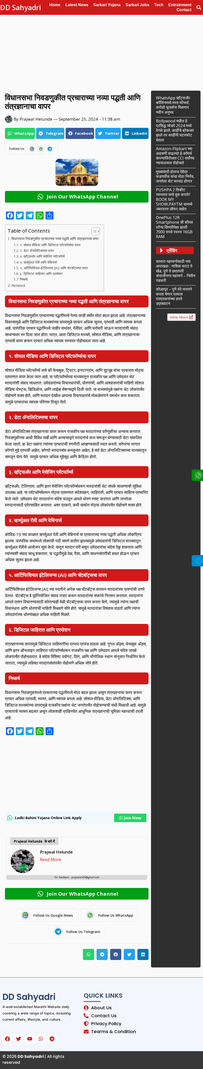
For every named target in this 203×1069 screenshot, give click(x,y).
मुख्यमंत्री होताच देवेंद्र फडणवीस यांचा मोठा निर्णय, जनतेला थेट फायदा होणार (175, 176)
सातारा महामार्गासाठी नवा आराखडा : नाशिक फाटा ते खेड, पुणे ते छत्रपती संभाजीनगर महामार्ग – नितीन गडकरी (175, 271)
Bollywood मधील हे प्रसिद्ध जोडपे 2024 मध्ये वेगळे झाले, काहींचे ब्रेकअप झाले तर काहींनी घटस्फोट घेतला (175, 130)
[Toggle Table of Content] (93, 231)
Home (54, 5)
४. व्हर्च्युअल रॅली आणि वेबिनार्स (38, 262)
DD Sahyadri (20, 7)
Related (18, 285)
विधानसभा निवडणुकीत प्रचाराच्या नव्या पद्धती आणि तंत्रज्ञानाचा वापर (55, 238)
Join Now (132, 818)
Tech (158, 5)
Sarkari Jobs (137, 5)
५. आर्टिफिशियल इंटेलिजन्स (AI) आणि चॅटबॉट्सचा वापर (54, 268)
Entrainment (179, 5)
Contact (184, 10)
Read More (50, 859)
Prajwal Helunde (56, 852)
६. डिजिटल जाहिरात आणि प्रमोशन (41, 273)
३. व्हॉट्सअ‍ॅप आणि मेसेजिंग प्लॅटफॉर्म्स (42, 256)
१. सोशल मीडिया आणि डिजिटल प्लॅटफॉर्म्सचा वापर (50, 244)
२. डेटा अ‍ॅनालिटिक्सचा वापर (37, 250)
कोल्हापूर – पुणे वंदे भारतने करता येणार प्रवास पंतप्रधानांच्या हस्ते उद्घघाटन (174, 296)
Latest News (76, 5)
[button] (198, 7)
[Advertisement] (101, 51)
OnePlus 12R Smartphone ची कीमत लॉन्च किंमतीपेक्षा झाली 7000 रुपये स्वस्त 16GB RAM (174, 227)
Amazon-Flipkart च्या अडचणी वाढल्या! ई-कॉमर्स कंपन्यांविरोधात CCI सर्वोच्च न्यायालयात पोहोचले (175, 156)
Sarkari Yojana (107, 5)
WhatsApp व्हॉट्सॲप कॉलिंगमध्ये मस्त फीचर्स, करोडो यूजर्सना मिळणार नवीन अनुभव (173, 105)
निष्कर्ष (23, 279)
